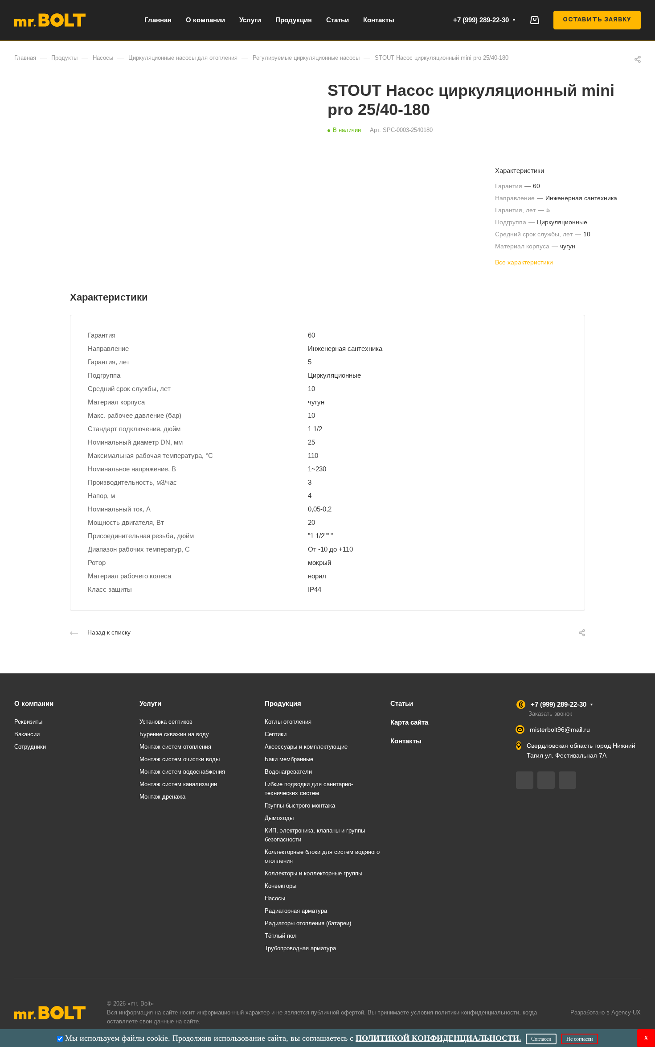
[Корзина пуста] (534, 20)
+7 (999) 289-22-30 (481, 20)
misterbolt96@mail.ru (560, 729)
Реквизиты (28, 721)
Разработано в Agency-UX (605, 1012)
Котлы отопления (288, 721)
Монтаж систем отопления (175, 746)
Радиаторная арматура (296, 910)
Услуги (150, 703)
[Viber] (546, 780)
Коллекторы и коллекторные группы (313, 873)
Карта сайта (409, 722)
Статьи (401, 703)
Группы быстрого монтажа (300, 805)
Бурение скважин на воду (174, 734)
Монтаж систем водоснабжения (182, 771)
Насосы (275, 898)
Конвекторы (280, 885)
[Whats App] (567, 780)
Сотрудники (30, 746)
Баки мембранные (289, 759)
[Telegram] (524, 780)
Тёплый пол (281, 935)
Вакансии (27, 734)
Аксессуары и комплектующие (306, 746)
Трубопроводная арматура (300, 948)
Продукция (283, 703)
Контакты (406, 741)
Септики (276, 734)
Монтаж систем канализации (178, 784)
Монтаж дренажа (162, 796)
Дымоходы (279, 818)
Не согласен (579, 1039)
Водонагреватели (288, 771)
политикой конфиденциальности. (438, 1038)
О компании (33, 703)
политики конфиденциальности (477, 1012)
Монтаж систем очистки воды (179, 759)
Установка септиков (165, 721)
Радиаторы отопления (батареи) (308, 923)
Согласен (541, 1039)
